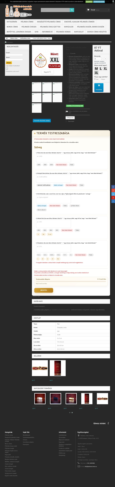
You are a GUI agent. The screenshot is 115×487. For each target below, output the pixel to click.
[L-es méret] (101, 69)
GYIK (36, 32)
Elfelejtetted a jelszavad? (12, 71)
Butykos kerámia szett (11, 459)
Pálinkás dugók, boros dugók (90, 27)
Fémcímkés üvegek (10, 471)
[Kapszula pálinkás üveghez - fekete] (55, 398)
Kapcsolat (79, 32)
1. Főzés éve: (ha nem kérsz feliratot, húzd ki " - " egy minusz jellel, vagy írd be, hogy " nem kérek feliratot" (66, 152)
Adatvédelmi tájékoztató (65, 450)
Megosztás (70, 117)
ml (52, 259)
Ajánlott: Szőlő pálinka (44, 185)
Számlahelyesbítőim (28, 437)
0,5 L (58, 255)
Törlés (71, 164)
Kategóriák (12, 22)
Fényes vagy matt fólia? (101, 77)
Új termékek (62, 437)
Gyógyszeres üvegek (10, 473)
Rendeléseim (26, 435)
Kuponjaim (26, 444)
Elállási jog (62, 453)
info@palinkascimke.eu (91, 466)
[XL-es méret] (106, 69)
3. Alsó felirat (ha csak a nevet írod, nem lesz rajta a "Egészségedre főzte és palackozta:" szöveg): (63, 194)
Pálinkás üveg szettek (50, 27)
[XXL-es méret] (97, 73)
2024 (51, 164)
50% (57, 230)
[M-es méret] (97, 69)
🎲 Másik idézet (75, 205)
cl (47, 259)
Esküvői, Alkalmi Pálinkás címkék (79, 22)
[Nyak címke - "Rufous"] (102, 398)
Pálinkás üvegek (29, 27)
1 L (71, 255)
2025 (45, 164)
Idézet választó (42, 210)
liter (58, 259)
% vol (49, 234)
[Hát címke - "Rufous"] (86, 398)
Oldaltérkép (62, 455)
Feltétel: (68, 53)
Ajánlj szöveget (58, 185)
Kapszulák (68, 27)
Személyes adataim (28, 442)
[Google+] (113, 190)
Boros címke (12, 27)
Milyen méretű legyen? (100, 65)
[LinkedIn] (113, 201)
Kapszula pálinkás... (38, 406)
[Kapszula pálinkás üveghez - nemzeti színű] (40, 398)
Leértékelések (62, 435)
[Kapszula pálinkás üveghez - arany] (71, 398)
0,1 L (39, 255)
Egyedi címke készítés (97, 32)
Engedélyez (89, 1)
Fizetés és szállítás (64, 448)
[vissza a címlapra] (7, 38)
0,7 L (65, 255)
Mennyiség (97, 56)
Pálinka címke (27, 22)
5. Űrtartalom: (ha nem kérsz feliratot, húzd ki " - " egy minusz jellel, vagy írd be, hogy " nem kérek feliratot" (66, 243)
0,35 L (52, 255)
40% (39, 230)
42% (45, 230)
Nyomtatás (71, 121)
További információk (99, 1)
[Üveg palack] (17, 42)
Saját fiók (26, 432)
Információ (47, 32)
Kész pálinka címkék (10, 466)
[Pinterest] (113, 197)
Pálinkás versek (63, 32)
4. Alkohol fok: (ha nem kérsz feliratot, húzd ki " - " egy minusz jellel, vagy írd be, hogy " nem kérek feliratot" (66, 218)
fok (43, 234)
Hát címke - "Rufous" (55, 378)
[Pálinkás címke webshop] (21, 11)
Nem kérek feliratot (61, 164)
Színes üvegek (9, 468)
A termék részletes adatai (42, 120)
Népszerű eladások (64, 439)
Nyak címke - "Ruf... (37, 378)
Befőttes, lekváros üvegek (19, 32)
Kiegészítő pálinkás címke (49, 22)
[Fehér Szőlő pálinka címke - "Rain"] (36, 87)
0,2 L (45, 255)
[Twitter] (113, 194)
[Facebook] (7, 68)
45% (51, 230)
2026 (39, 164)
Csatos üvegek (9, 464)
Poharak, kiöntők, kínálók (12, 457)
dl (42, 259)
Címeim (25, 439)
